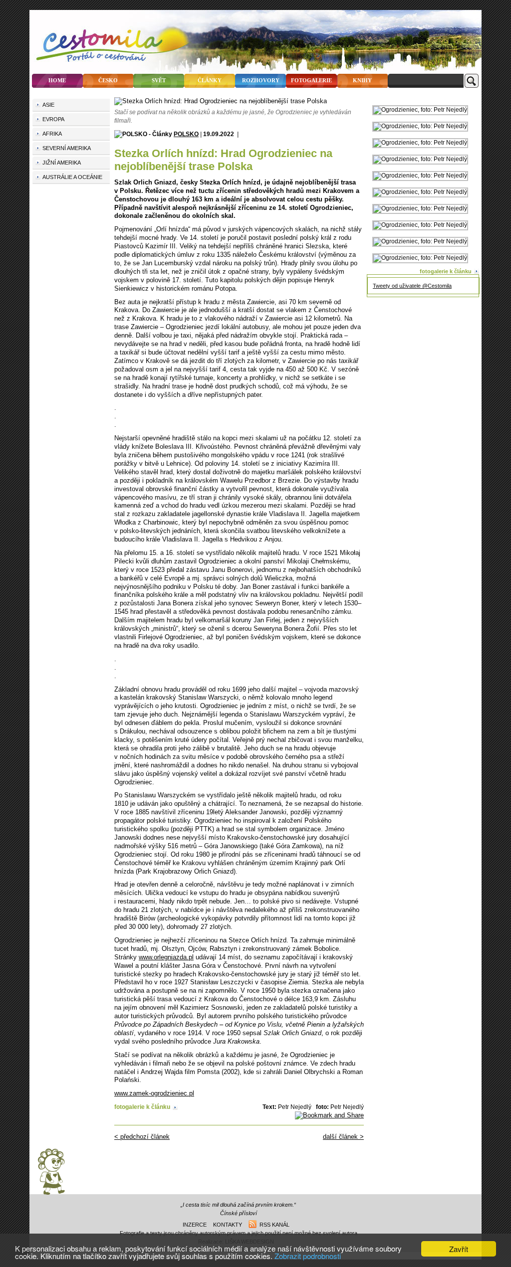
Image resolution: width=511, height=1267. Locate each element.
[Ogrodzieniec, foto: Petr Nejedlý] (420, 109)
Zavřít (458, 1249)
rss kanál (272, 1225)
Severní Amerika (66, 148)
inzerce (195, 1225)
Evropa (53, 119)
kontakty (227, 1225)
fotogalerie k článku (142, 1106)
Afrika (52, 134)
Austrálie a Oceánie (72, 177)
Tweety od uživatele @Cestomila (412, 286)
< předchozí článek (142, 1136)
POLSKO (186, 134)
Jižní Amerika (61, 163)
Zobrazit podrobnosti (307, 1256)
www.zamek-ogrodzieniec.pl (154, 1093)
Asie (48, 105)
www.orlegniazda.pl (166, 957)
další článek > (343, 1136)
